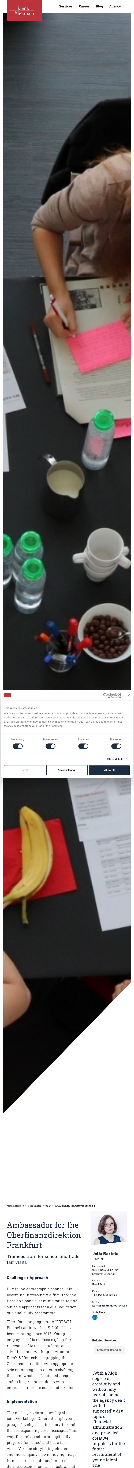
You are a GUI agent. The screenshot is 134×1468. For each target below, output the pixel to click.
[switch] (50, 746)
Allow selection (67, 770)
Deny (24, 770)
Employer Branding (109, 1350)
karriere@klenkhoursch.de (109, 1305)
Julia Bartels (105, 1254)
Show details (115, 759)
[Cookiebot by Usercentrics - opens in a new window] (106, 695)
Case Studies (34, 1206)
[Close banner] (129, 695)
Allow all (109, 770)
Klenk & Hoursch (15, 1206)
